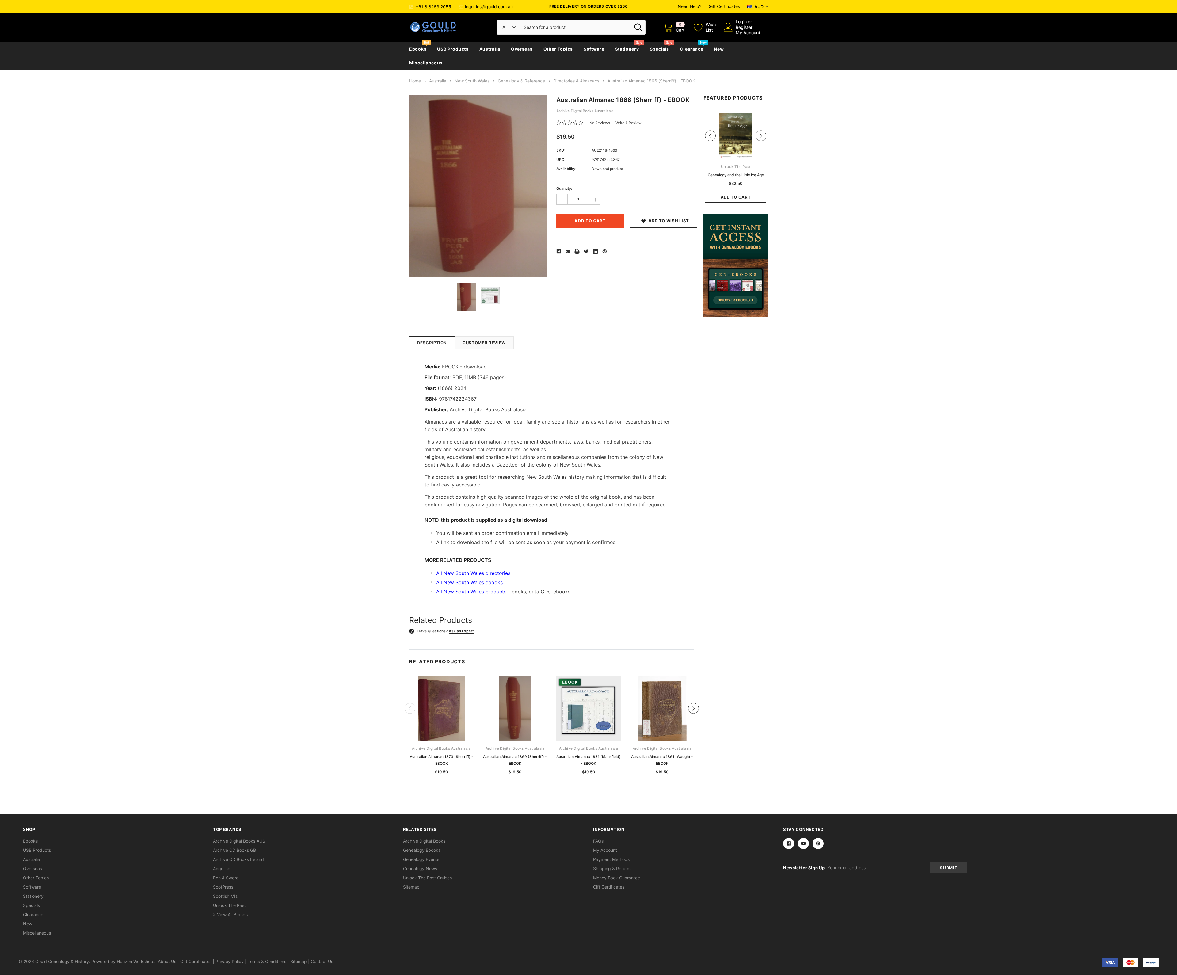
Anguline (221, 868)
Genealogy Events (421, 859)
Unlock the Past (229, 905)
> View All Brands (230, 914)
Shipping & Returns (612, 868)
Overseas (522, 48)
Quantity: (564, 188)
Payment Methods (611, 859)
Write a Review (628, 122)
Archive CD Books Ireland (238, 859)
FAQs (598, 841)
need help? (689, 6)
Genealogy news (420, 868)
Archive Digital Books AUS (239, 841)
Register (744, 27)
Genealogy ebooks (421, 850)
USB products (452, 48)
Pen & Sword (226, 877)
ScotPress (223, 886)
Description (432, 342)
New (719, 48)
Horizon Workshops (136, 961)
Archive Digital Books (424, 841)
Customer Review (484, 342)
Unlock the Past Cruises (427, 877)
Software (594, 48)
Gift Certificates (724, 6)
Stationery (627, 48)
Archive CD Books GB (234, 850)
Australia (489, 48)
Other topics (558, 48)
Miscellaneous (426, 62)
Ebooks (417, 48)
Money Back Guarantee (616, 877)
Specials (659, 48)
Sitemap (411, 886)
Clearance (691, 48)
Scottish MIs (225, 896)
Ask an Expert (461, 631)
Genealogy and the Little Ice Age (736, 175)
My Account (748, 32)
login (741, 21)
